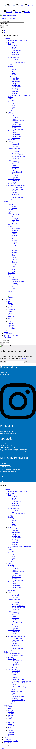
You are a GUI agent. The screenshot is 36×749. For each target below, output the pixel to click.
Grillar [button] (6, 201)
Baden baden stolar (17, 189)
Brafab (10, 303)
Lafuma (10, 318)
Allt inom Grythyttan (18, 129)
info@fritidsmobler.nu (10, 433)
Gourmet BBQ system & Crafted (14, 245)
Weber (10, 330)
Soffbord (14, 47)
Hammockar (11, 582)
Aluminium (15, 59)
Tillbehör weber (12, 669)
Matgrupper (11, 139)
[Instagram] (18, 421)
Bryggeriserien (16, 117)
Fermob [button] (10, 102)
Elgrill (13, 221)
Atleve (10, 301)
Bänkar (14, 119)
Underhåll (15, 182)
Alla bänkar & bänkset (18, 62)
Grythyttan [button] (11, 114)
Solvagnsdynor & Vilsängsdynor (21, 95)
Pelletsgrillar (15, 223)
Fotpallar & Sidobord (18, 121)
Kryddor (10, 209)
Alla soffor (15, 146)
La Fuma (10, 110)
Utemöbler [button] (7, 38)
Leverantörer (8, 333)
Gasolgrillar (15, 220)
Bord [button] (9, 44)
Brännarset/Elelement (18, 281)
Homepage (23, 358)
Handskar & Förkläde (18, 686)
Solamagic (11, 327)
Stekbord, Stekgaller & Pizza (20, 683)
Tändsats (14, 283)
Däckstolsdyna (16, 81)
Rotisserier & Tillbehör (18, 679)
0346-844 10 (9, 431)
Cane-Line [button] (11, 66)
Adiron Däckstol (17, 172)
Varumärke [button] (7, 299)
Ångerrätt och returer (6, 466)
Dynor (10, 527)
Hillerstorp (11, 316)
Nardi (9, 321)
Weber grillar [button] (10, 212)
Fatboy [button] (10, 98)
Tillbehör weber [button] (10, 225)
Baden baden (15, 167)
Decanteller (11, 308)
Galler (13, 278)
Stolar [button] (9, 160)
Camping (10, 64)
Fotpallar (10, 112)
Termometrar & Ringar (18, 700)
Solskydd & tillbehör (14, 599)
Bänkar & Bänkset (13, 508)
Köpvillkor (3, 463)
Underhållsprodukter (14, 630)
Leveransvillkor (5, 465)
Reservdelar (15, 158)
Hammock (15, 132)
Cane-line (11, 306)
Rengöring (15, 233)
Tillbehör (14, 74)
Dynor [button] (10, 76)
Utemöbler (7, 489)
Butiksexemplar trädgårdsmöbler (17, 40)
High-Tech (15, 122)
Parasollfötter (15, 151)
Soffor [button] (10, 141)
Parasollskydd (16, 153)
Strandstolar (15, 194)
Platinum (10, 323)
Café (13, 170)
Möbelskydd (15, 180)
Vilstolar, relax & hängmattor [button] (16, 185)
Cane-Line (11, 517)
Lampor (14, 105)
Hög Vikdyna (16, 85)
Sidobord (14, 49)
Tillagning (15, 230)
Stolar (13, 100)
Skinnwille (11, 325)
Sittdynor (14, 93)
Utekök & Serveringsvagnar (16, 184)
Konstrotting (15, 143)
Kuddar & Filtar (16, 86)
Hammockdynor (16, 134)
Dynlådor (10, 97)
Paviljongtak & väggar (18, 156)
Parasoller (14, 150)
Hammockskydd (17, 136)
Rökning (14, 257)
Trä (13, 61)
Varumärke (7, 705)
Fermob (10, 313)
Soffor (13, 73)
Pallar (13, 71)
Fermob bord (15, 52)
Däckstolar (15, 165)
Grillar (6, 652)
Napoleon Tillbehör (13, 654)
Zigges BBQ (11, 328)
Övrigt (10, 199)
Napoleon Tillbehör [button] (11, 203)
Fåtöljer (14, 69)
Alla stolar (15, 177)
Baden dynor (15, 78)
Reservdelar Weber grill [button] (11, 274)
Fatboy (10, 311)
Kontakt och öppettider (11, 335)
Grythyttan (11, 304)
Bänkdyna (15, 80)
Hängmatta (15, 192)
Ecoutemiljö (11, 309)
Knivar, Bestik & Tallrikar (19, 688)
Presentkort (7, 337)
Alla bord (14, 56)
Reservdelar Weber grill (15, 691)
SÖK (2, 27)
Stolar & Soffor (16, 126)
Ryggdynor (15, 91)
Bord (13, 68)
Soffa (13, 107)
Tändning (14, 235)
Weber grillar (12, 659)
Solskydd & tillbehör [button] (14, 148)
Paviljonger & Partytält (18, 155)
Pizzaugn (10, 291)
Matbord (14, 45)
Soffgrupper (15, 144)
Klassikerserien (16, 124)
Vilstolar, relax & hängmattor (16, 636)
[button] (3, 748)
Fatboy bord (15, 54)
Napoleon (11, 320)
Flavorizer (15, 279)
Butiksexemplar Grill (18, 660)
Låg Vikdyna (15, 88)
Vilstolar (14, 196)
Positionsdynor (16, 90)
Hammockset (15, 83)
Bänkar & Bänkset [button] (13, 57)
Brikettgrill (15, 218)
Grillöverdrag (16, 228)
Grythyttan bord (16, 50)
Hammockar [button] (11, 131)
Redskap (14, 232)
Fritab (9, 315)
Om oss (6, 332)
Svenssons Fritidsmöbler (7, 18)
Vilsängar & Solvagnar (18, 197)
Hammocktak (16, 138)
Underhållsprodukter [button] (14, 179)
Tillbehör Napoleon (14, 207)
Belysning (11, 42)
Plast (13, 163)
